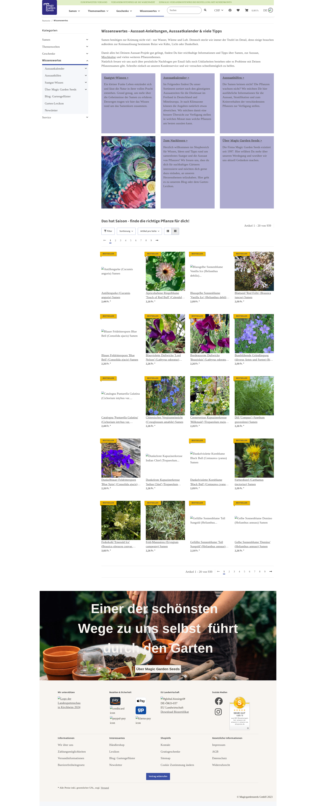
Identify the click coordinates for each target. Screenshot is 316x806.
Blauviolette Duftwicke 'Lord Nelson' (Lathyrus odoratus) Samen (163, 358)
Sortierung (124, 231)
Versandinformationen (71, 758)
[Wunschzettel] (238, 10)
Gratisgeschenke (170, 751)
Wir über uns (65, 744)
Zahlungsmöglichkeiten (72, 751)
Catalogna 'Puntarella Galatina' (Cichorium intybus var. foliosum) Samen (119, 420)
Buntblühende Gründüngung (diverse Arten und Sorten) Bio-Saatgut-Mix (254, 358)
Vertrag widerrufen (158, 776)
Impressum (218, 744)
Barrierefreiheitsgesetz (71, 765)
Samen (46, 39)
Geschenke (48, 53)
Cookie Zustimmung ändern (177, 765)
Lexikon (114, 751)
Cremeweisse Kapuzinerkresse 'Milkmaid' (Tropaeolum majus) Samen (209, 420)
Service (46, 117)
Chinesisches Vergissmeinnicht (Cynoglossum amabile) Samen (164, 419)
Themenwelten (51, 46)
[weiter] (157, 240)
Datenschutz (219, 758)
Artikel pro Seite (148, 231)
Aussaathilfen (53, 75)
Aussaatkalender (54, 68)
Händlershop (116, 744)
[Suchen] (205, 10)
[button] (230, 10)
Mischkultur (108, 57)
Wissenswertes (51, 60)
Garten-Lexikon (54, 103)
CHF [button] (217, 10)
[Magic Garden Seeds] (49, 10)
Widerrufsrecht (221, 765)
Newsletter (51, 110)
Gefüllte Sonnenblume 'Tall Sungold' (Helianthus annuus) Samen (207, 544)
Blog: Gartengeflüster (58, 96)
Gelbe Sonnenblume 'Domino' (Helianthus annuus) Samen (252, 544)
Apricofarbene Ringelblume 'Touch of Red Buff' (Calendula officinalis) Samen (164, 295)
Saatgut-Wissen (54, 82)
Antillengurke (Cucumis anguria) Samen (115, 295)
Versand (105, 787)
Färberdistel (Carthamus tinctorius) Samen (249, 482)
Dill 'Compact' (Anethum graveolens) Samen (250, 419)
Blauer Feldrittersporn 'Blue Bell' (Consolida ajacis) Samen (119, 357)
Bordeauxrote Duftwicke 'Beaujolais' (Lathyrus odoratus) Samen (209, 358)
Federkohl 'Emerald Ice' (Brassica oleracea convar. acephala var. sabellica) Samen (119, 544)
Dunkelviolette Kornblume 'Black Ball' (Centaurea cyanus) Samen (209, 482)
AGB (215, 751)
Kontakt (165, 744)
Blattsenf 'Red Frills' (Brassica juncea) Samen (253, 295)
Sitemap (165, 758)
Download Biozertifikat (175, 711)
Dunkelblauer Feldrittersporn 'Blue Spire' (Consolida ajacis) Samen (119, 482)
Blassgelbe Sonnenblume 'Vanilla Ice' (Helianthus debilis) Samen (209, 295)
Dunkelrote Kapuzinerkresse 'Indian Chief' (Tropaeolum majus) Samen (163, 482)
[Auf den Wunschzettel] (135, 257)
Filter (109, 231)
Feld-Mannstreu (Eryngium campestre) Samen (162, 544)
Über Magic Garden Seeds (60, 89)
